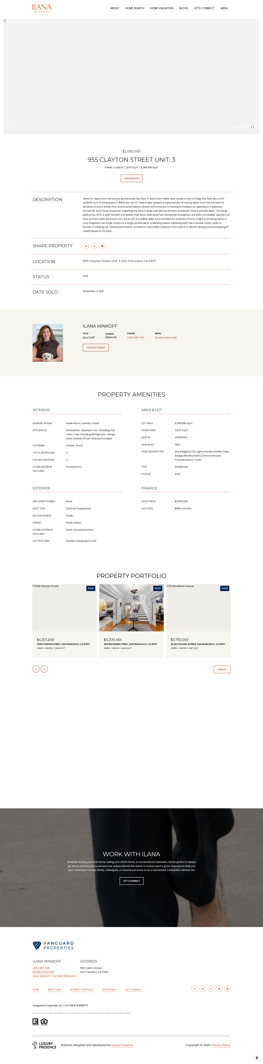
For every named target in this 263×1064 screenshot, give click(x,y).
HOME (36, 989)
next (22, 126)
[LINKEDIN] (203, 989)
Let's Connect (204, 8)
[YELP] (211, 989)
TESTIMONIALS (109, 989)
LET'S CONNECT (134, 989)
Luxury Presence (122, 1045)
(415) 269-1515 (135, 337)
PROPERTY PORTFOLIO (81, 989)
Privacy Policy (221, 1045)
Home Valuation (161, 8)
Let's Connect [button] (131, 880)
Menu (224, 8)
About (114, 8)
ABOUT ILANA (54, 989)
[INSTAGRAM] (194, 989)
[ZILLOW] (227, 989)
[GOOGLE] (219, 989)
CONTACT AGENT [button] (95, 347)
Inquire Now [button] (131, 178)
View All (222, 669)
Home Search (134, 8)
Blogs (183, 8)
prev (14, 126)
